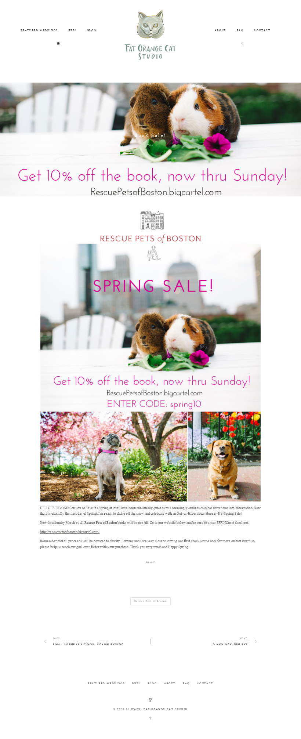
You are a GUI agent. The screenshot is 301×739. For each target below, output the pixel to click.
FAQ (240, 30)
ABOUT (220, 30)
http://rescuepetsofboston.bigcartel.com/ (69, 532)
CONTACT (262, 30)
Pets (150, 145)
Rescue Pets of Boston (150, 600)
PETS (73, 30)
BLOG (91, 30)
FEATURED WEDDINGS (39, 30)
